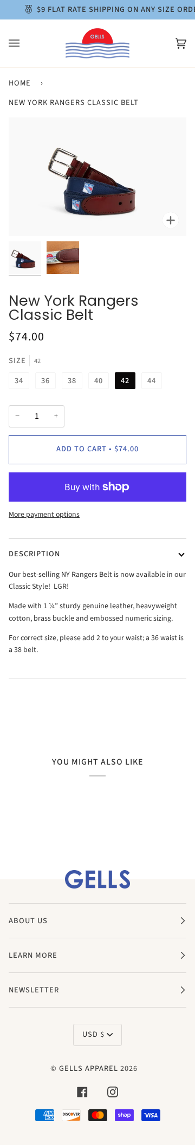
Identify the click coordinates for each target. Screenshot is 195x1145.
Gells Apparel (88, 1068)
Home (20, 83)
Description (34, 554)
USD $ (93, 1034)
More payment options (44, 514)
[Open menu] (25, 43)
